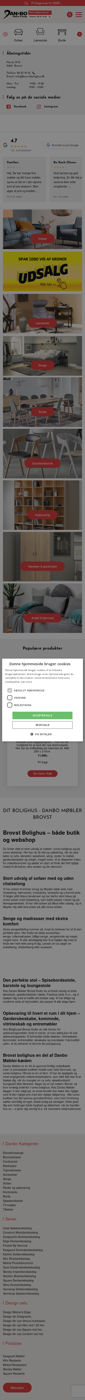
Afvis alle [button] (42, 725)
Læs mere (26, 681)
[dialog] (42, 700)
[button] (42, 734)
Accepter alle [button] (42, 715)
